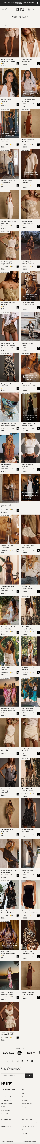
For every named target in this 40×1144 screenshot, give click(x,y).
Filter (5, 26)
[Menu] (3, 9)
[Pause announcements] (37, 3)
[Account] (29, 9)
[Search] (6, 9)
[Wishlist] (33, 9)
